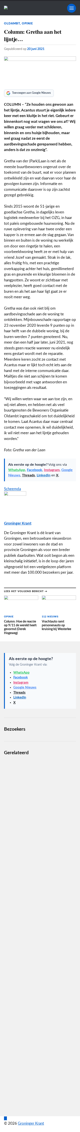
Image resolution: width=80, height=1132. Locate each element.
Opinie (27, 23)
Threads (28, 475)
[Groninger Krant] (6, 8)
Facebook (34, 470)
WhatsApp (16, 470)
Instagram (52, 470)
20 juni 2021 (35, 49)
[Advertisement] (40, 932)
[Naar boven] (5, 1118)
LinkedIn (43, 475)
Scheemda (12, 489)
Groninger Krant (17, 523)
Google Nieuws (24, 687)
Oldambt (12, 23)
